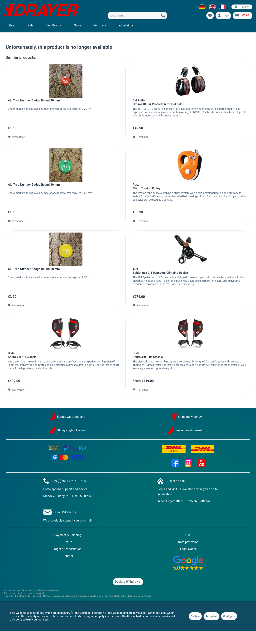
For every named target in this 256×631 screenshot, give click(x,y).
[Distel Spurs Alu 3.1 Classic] (66, 333)
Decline (195, 616)
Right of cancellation (68, 549)
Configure (229, 616)
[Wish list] (210, 15)
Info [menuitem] (243, 6)
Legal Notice (188, 549)
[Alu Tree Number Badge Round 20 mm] (66, 81)
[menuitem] (137, 15)
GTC (188, 535)
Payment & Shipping (67, 535)
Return (68, 542)
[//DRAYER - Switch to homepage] (41, 10)
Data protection (188, 542)
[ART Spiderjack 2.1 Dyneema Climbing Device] (190, 249)
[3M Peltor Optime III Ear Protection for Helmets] (190, 81)
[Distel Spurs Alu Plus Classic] (190, 333)
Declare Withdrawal (128, 581)
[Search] (163, 15)
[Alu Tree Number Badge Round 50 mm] (66, 249)
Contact (68, 556)
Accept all (211, 616)
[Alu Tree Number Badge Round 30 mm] (66, 165)
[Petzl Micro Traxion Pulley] (190, 165)
